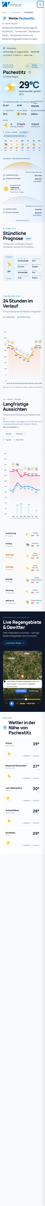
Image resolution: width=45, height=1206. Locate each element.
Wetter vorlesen (34, 66)
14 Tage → (24, 132)
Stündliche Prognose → (15, 136)
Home (4, 12)
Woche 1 (9, 434)
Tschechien (15, 12)
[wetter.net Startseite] (12, 4)
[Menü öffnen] (40, 4)
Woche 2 (19, 434)
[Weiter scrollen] (39, 269)
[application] (22, 353)
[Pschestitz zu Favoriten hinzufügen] (29, 72)
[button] (9, 268)
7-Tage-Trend (10, 132)
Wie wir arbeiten (10, 427)
